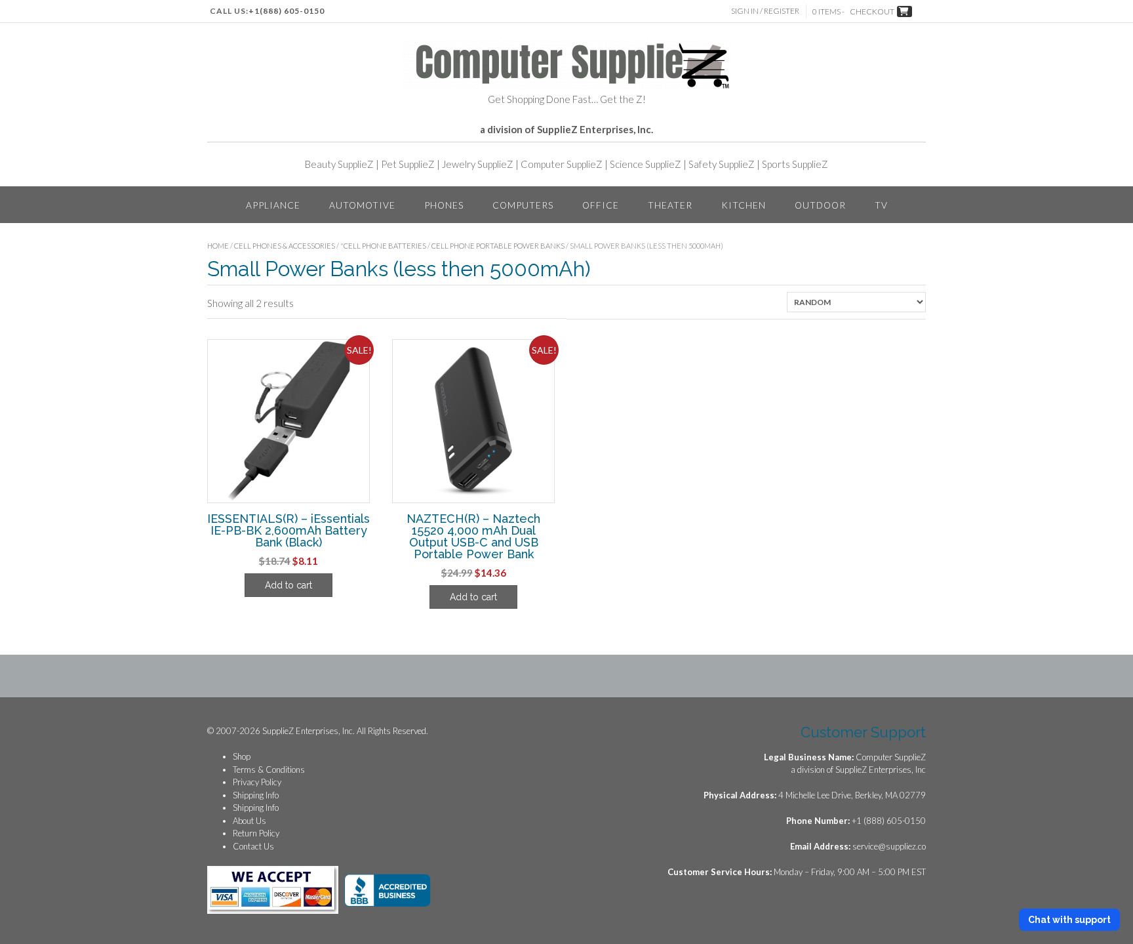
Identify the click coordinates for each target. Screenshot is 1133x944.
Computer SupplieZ (562, 164)
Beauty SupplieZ (339, 164)
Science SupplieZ (645, 164)
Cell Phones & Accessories (284, 245)
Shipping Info (256, 795)
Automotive (362, 205)
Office (600, 205)
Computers (522, 205)
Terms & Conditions (269, 769)
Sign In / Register (765, 11)
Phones (444, 205)
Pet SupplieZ (408, 164)
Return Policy (256, 833)
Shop (241, 756)
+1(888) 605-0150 (286, 11)
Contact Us (253, 846)
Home (218, 245)
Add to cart (288, 585)
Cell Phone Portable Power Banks (498, 245)
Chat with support (1069, 919)
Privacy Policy (257, 782)
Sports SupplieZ (795, 164)
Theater (670, 205)
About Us (249, 820)
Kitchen (743, 205)
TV (881, 205)
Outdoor (820, 205)
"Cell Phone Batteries (383, 245)
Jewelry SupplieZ (477, 164)
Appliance (273, 205)
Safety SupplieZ (721, 164)
